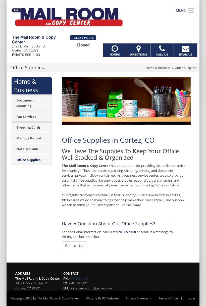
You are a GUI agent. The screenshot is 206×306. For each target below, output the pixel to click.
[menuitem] (32, 103)
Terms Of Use (168, 298)
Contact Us (74, 245)
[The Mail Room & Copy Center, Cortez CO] (103, 18)
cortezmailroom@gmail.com (91, 288)
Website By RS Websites (102, 298)
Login (191, 298)
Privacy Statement (138, 298)
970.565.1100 (126, 232)
